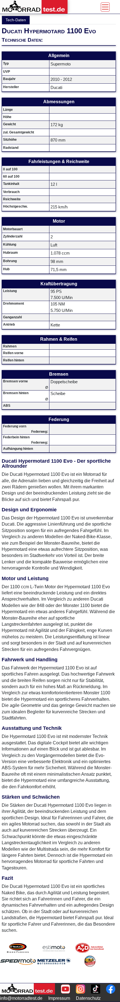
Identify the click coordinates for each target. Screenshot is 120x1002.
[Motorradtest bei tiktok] (95, 989)
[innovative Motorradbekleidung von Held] (18, 948)
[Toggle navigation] (105, 7)
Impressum (59, 998)
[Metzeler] (54, 968)
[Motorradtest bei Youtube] (65, 989)
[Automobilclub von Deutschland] (90, 948)
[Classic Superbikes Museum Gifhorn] (90, 968)
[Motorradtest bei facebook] (110, 989)
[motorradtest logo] (27, 988)
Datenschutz (88, 998)
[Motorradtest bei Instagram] (80, 989)
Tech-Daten (16, 20)
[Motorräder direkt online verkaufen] (54, 948)
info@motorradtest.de (21, 998)
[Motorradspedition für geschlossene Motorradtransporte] (18, 968)
